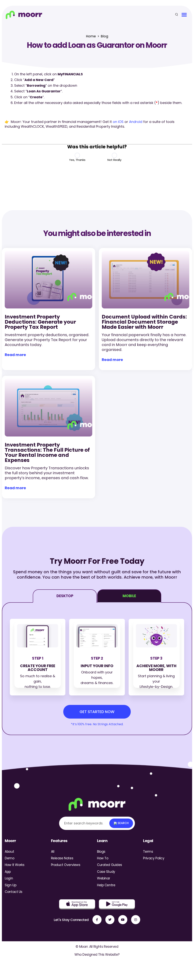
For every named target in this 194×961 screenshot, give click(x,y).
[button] (184, 14)
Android (135, 121)
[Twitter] (109, 919)
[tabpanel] (97, 668)
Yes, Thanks (77, 159)
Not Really (114, 159)
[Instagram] (135, 919)
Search (123, 823)
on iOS (118, 121)
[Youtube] (122, 919)
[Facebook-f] (97, 919)
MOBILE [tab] (129, 595)
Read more (15, 354)
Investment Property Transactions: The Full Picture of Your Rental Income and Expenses (47, 452)
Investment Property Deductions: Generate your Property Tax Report (40, 321)
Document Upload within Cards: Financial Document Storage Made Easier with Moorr (144, 321)
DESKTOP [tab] (64, 595)
